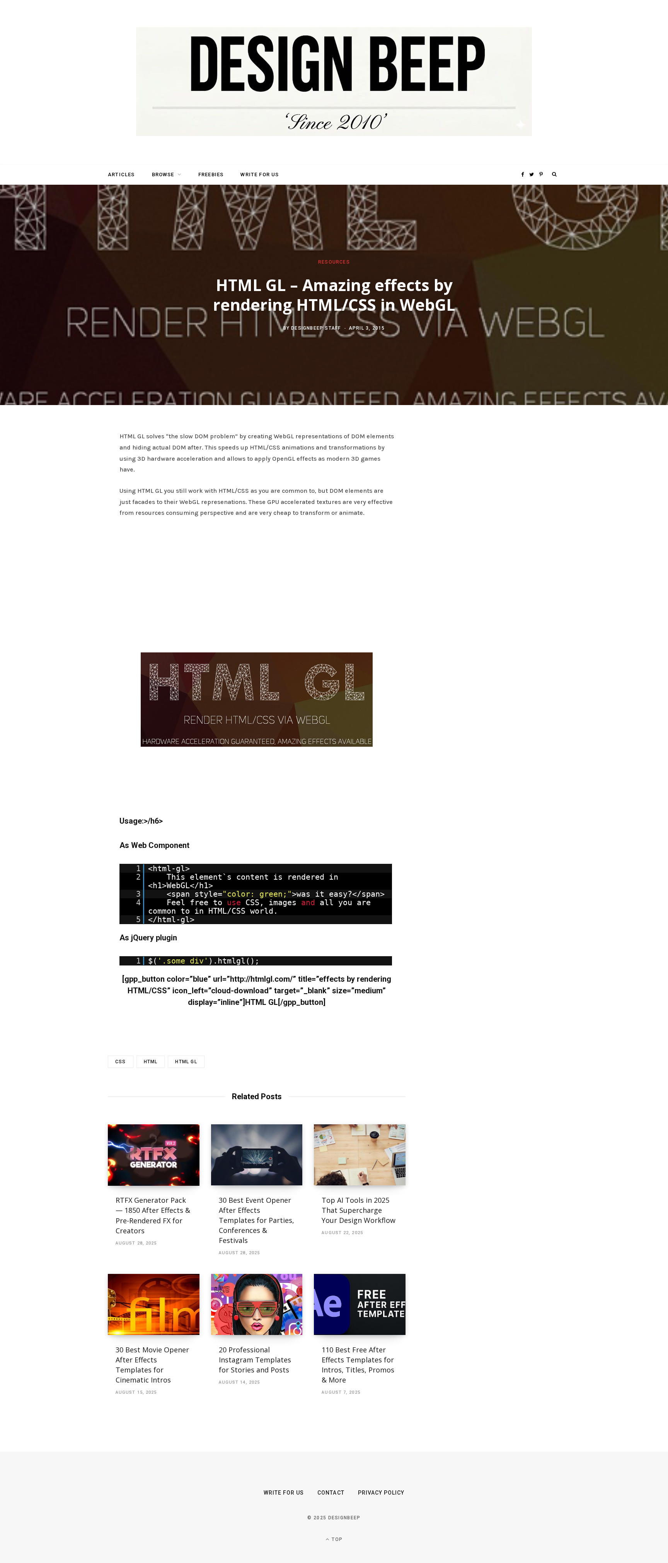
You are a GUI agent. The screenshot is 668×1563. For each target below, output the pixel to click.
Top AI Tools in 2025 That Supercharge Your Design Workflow (358, 1210)
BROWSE (163, 174)
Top (336, 1539)
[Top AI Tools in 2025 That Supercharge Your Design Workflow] (360, 1154)
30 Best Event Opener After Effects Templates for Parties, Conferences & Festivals (256, 1220)
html (151, 1061)
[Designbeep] (334, 82)
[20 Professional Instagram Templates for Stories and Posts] (257, 1304)
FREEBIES (210, 174)
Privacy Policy (381, 1493)
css (120, 1061)
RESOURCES (334, 262)
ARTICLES (121, 174)
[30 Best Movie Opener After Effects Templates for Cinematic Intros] (153, 1304)
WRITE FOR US (259, 174)
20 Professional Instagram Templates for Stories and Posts (255, 1359)
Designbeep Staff (316, 327)
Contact (330, 1493)
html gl (186, 1061)
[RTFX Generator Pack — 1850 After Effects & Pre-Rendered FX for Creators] (153, 1154)
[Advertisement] (256, 583)
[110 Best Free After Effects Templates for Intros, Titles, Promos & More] (360, 1304)
